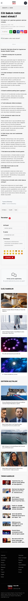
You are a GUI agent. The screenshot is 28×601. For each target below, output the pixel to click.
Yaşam (3, 572)
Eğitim (20, 562)
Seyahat (20, 560)
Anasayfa (5, 8)
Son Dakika (4, 557)
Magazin (3, 567)
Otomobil (20, 567)
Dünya (2, 562)
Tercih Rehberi (22, 565)
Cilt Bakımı (4, 210)
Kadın (16, 210)
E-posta (5, 232)
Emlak (20, 569)
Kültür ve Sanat (22, 557)
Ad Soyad (6, 225)
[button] (1, 3)
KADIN (11, 8)
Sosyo (20, 572)
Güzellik (10, 210)
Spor (2, 569)
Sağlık (2, 574)
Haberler (3, 555)
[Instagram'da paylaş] (22, 32)
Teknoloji (20, 555)
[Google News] (4, 31)
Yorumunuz (6, 238)
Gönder (8, 257)
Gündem (3, 560)
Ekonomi (3, 565)
